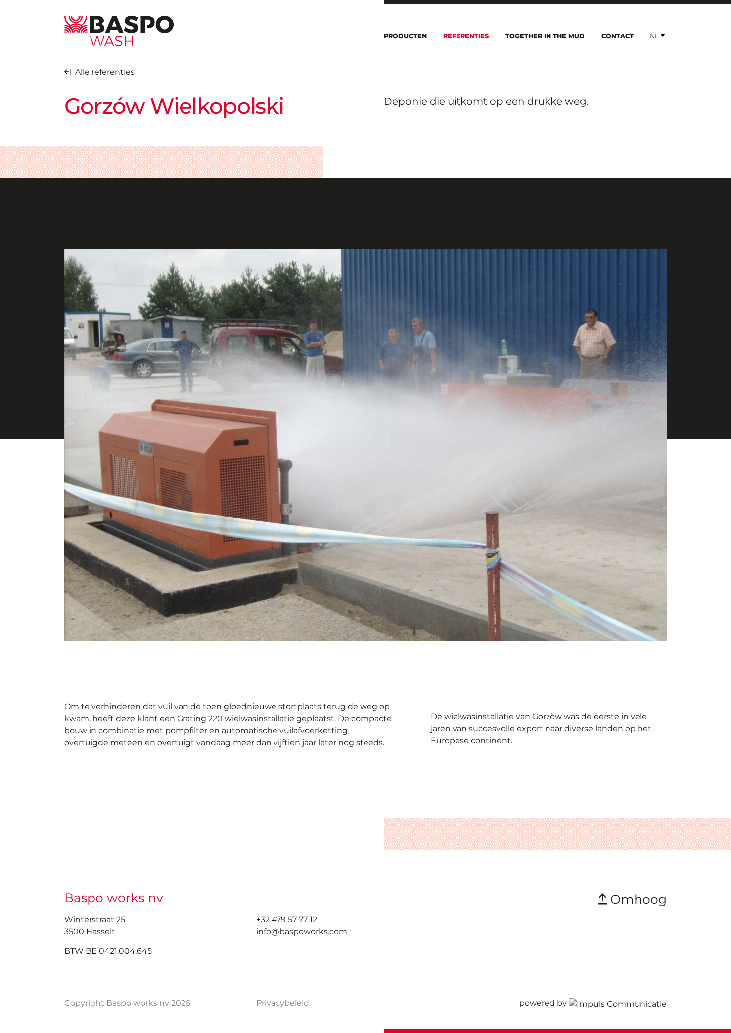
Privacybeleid (282, 1003)
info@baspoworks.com (301, 931)
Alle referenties (103, 72)
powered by (543, 1003)
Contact (617, 36)
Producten (405, 36)
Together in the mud (545, 36)
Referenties (466, 36)
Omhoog (637, 899)
